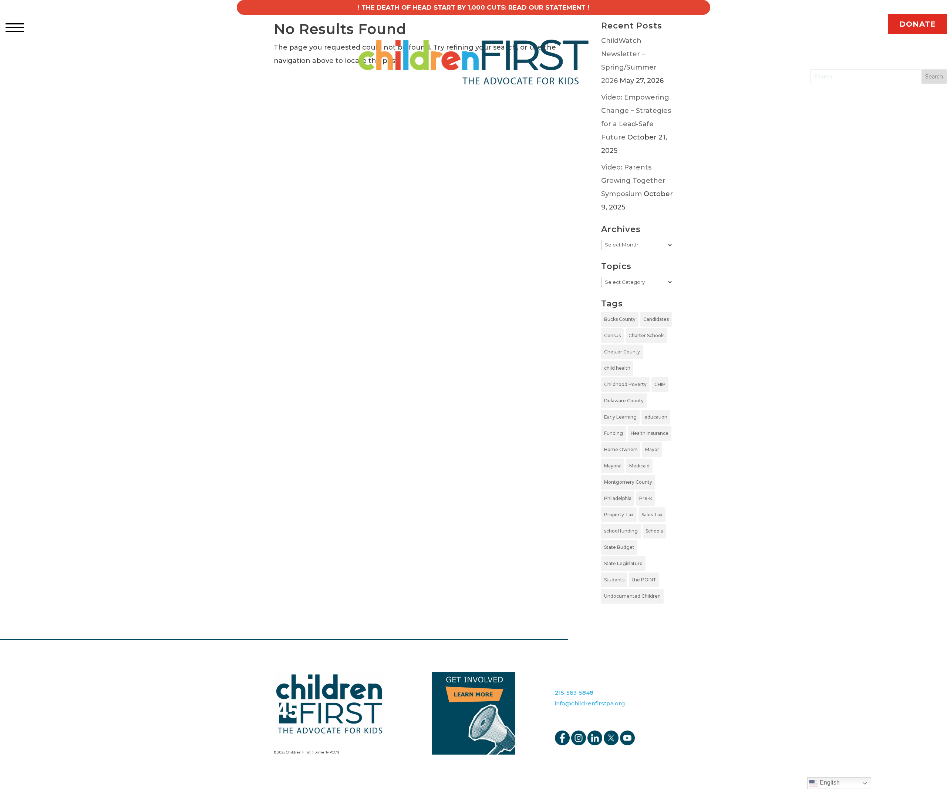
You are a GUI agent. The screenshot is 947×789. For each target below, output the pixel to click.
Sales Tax (652, 514)
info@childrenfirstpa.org (590, 703)
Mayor (652, 449)
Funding (613, 433)
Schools (654, 531)
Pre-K (645, 498)
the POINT (644, 579)
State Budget (619, 547)
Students (614, 579)
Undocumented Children (632, 596)
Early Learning (620, 417)
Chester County (622, 352)
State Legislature (623, 563)
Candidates (656, 319)
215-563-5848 (574, 692)
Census (612, 335)
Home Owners (620, 449)
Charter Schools (646, 335)
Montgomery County (628, 482)
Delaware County (624, 400)
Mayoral (612, 466)
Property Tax (619, 514)
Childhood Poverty (625, 384)
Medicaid (639, 466)
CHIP (659, 384)
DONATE (917, 24)
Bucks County (620, 319)
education (655, 417)
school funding (621, 531)
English (829, 782)
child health (617, 368)
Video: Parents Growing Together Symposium (633, 180)
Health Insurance (649, 433)
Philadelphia (617, 498)
